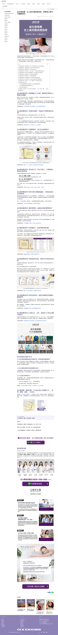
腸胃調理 (6, 34)
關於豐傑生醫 (20, 90)
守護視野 (6, 27)
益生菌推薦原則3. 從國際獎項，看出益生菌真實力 (27, 69)
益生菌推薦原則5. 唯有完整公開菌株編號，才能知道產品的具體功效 (30, 72)
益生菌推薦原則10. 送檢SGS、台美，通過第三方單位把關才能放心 (30, 80)
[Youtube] (46, 632)
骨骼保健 (6, 39)
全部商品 (2, 619)
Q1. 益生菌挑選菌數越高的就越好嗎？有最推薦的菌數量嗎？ (30, 83)
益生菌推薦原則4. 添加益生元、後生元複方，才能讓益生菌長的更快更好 (31, 70)
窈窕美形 (6, 20)
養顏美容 (6, 18)
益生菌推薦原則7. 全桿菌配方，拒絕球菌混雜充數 (27, 75)
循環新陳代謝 (7, 36)
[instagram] (41, 632)
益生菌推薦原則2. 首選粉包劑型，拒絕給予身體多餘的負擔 (28, 67)
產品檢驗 (2, 624)
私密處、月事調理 (7, 22)
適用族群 (2, 620)
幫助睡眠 (6, 32)
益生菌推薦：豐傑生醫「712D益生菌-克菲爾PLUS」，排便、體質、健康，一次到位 (33, 88)
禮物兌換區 (21, 624)
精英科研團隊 (3, 625)
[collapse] (48, 64)
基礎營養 (6, 25)
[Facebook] (39, 632)
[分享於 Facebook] (49, 592)
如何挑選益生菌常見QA (22, 82)
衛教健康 (6, 41)
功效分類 (2, 621)
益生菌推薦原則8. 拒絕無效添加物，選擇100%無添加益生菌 (29, 77)
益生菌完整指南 (7, 15)
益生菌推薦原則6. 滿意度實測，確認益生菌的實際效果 (28, 74)
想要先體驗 (21, 621)
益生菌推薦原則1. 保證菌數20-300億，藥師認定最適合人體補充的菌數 (31, 66)
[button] (2, 7)
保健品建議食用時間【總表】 (9, 13)
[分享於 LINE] (52, 592)
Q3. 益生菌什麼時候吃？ (23, 87)
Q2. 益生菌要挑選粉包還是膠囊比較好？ (26, 85)
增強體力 (6, 29)
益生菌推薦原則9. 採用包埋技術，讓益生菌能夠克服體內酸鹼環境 (30, 79)
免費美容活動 (22, 620)
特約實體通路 (22, 625)
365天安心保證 (22, 619)
